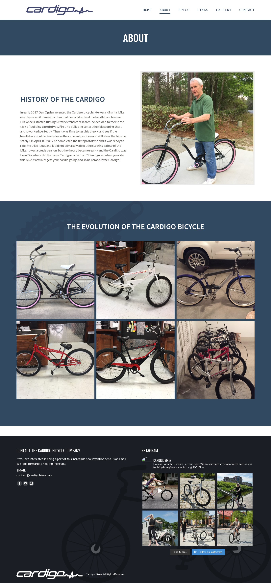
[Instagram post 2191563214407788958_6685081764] (235, 490)
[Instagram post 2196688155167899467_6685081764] (197, 490)
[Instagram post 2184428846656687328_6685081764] (160, 528)
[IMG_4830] (216, 360)
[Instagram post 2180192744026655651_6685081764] (235, 528)
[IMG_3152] (216, 280)
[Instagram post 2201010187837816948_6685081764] (160, 490)
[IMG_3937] (135, 280)
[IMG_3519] (55, 360)
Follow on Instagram (210, 551)
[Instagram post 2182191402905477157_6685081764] (197, 528)
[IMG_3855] (135, 360)
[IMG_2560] (55, 280)
